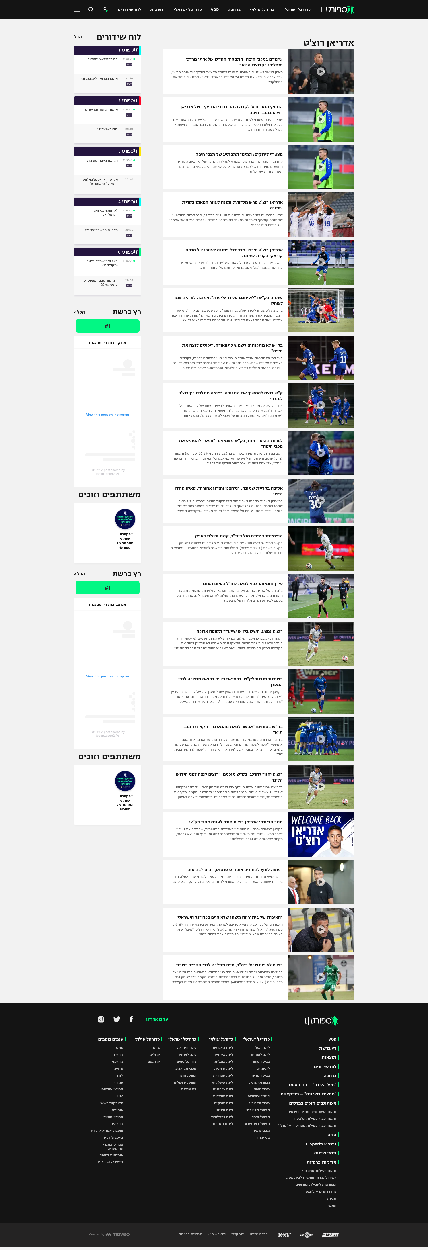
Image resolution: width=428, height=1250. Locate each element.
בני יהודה (262, 1138)
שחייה (118, 1068)
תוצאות (157, 10)
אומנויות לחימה (111, 1155)
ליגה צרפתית (223, 1089)
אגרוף (118, 1082)
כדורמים (117, 1124)
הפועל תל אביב (258, 1110)
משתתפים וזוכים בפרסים (312, 1103)
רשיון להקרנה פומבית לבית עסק (311, 1178)
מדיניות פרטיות (321, 1162)
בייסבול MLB (113, 1138)
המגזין (331, 1205)
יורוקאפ (154, 1062)
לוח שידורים (129, 10)
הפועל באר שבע (257, 1124)
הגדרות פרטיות (190, 1234)
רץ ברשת (327, 1048)
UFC (120, 1096)
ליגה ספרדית (223, 1075)
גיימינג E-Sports (321, 1144)
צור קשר (237, 1234)
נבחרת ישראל (259, 1082)
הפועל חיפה (260, 1117)
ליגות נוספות (223, 1124)
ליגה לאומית (260, 1055)
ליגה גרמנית (223, 1068)
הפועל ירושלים (185, 1082)
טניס (331, 1134)
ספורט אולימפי (112, 1089)
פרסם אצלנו (258, 1234)
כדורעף (117, 1062)
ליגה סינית (224, 1110)
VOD (215, 10)
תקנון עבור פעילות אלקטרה (314, 1119)
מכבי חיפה (262, 1089)
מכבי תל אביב (259, 1103)
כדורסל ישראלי (188, 10)
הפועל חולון (187, 1075)
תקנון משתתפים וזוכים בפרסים (312, 1112)
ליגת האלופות (222, 1048)
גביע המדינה (260, 1075)
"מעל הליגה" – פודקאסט (312, 1084)
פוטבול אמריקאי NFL (107, 1131)
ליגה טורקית (223, 1103)
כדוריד (118, 1055)
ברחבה (234, 10)
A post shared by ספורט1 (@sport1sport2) (107, 471)
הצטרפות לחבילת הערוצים (316, 1185)
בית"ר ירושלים (259, 1096)
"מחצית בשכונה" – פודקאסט (308, 1094)
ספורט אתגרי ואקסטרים (113, 1146)
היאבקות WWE (111, 1103)
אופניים (117, 1110)
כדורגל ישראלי (297, 10)
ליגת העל (262, 1048)
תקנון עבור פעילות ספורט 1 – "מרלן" (307, 1125)
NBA (156, 1048)
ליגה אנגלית (223, 1062)
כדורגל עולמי (262, 10)
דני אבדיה (188, 1089)
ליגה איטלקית (222, 1082)
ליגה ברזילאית (222, 1117)
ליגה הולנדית (223, 1096)
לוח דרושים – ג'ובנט (321, 1191)
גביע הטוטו (261, 1062)
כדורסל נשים (186, 1062)
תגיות (331, 1198)
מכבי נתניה (261, 1131)
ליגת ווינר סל (186, 1048)
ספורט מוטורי (113, 1117)
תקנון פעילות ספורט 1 (319, 1171)
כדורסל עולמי (147, 1039)
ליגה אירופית (223, 1055)
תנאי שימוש (324, 1153)
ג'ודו (120, 1075)
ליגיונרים (263, 1068)
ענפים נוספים (110, 1039)
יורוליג (155, 1055)
